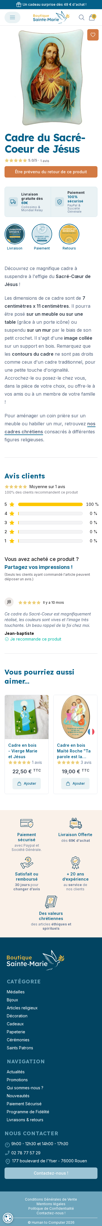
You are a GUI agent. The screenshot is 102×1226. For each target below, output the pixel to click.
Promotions (17, 1079)
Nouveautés (18, 1095)
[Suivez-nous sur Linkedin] (53, 1195)
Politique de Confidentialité (51, 1208)
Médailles (16, 991)
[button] (9, 744)
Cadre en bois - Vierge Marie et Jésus (22, 751)
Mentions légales (51, 1204)
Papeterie (16, 1031)
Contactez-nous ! (51, 1173)
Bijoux (12, 999)
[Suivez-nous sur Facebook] (49, 1195)
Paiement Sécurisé (24, 1103)
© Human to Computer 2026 (51, 1222)
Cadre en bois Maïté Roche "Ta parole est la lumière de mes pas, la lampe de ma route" (74, 751)
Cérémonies (18, 1039)
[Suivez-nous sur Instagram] (51, 1195)
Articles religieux (22, 1007)
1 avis (44, 161)
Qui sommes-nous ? (25, 1087)
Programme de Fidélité (28, 1111)
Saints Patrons (20, 1047)
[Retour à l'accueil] (35, 960)
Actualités (16, 1071)
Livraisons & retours (25, 1119)
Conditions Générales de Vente (51, 1199)
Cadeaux (15, 1023)
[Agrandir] (51, 77)
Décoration (17, 1015)
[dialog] (8, 1218)
